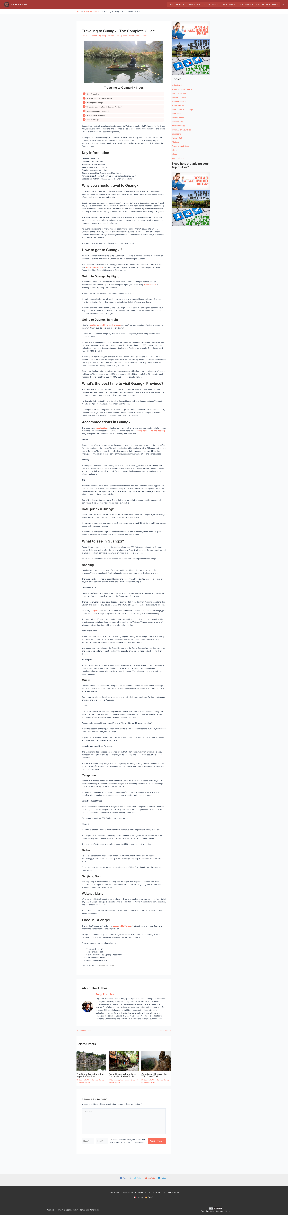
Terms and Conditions (89, 1210)
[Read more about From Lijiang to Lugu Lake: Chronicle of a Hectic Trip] (123, 1061)
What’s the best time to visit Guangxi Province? (104, 107)
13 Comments (81, 1080)
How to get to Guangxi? (95, 103)
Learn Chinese (178, 117)
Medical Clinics (178, 126)
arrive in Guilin (150, 284)
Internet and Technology (182, 109)
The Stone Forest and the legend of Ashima (90, 1075)
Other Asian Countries (181, 130)
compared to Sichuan (122, 926)
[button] (283, 4)
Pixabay (111, 965)
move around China (94, 267)
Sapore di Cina (19, 4)
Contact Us (149, 1192)
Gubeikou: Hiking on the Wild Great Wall (154, 1075)
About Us (139, 1192)
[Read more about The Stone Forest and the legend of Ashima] (91, 1061)
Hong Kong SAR (179, 101)
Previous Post (84, 1030)
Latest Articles (126, 1192)
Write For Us (161, 1192)
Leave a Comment (89, 35)
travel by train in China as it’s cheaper (105, 325)
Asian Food (177, 85)
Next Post (165, 1030)
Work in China (178, 158)
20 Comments (146, 1080)
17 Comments (114, 1080)
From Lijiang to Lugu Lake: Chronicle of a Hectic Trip (123, 1075)
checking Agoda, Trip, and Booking (149, 431)
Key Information (93, 94)
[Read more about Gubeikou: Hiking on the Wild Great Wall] (156, 1061)
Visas (174, 154)
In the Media (173, 1192)
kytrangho (102, 965)
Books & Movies (179, 93)
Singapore (176, 134)
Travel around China (95, 1080)
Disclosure (50, 1210)
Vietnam (175, 150)
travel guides (101, 428)
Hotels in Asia (178, 105)
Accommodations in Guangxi (98, 111)
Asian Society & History (182, 89)
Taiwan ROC (177, 138)
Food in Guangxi (93, 120)
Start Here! (114, 1192)
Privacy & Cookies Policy (67, 1210)
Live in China (177, 122)
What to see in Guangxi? (96, 115)
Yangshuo (94, 610)
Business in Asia (179, 97)
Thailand (175, 142)
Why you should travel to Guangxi (99, 98)
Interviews (176, 113)
